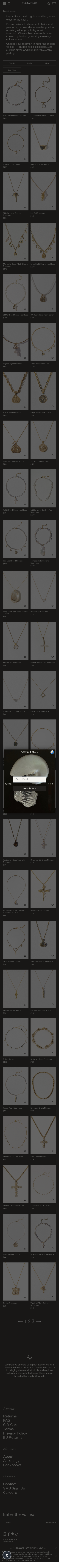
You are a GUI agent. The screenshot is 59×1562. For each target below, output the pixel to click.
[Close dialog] (52, 752)
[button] (7, 1555)
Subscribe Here (29, 788)
